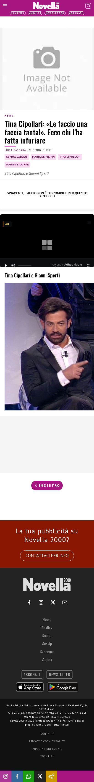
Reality (47, 627)
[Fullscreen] (88, 265)
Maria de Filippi (43, 156)
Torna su (47, 756)
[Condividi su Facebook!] (17, 776)
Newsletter (55, 13)
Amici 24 (35, 13)
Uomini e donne (17, 164)
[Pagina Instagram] (88, 5)
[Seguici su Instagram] (5, 776)
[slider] (25, 265)
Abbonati (76, 13)
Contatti (47, 733)
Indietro (48, 485)
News (9, 115)
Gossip (47, 643)
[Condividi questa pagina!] (51, 776)
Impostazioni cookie (47, 748)
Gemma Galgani (17, 156)
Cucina (47, 659)
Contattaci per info (47, 555)
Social (47, 635)
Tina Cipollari (69, 156)
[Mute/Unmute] (13, 265)
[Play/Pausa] (6, 265)
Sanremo (17, 13)
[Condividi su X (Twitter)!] (40, 776)
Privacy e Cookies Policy (47, 741)
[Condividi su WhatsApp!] (28, 776)
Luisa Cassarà (15, 150)
